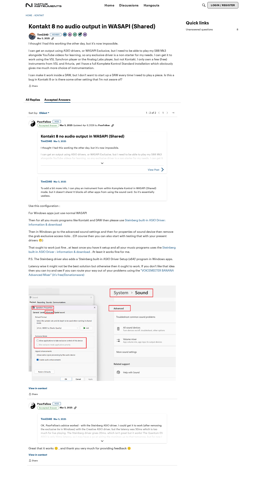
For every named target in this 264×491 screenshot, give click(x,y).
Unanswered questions (212, 29)
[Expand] (102, 163)
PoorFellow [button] (44, 121)
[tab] (33, 100)
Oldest (43, 113)
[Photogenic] (65, 34)
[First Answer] (75, 34)
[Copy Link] (52, 38)
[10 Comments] (80, 34)
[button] (32, 36)
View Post (153, 169)
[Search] (204, 5)
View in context (38, 388)
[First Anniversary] (70, 34)
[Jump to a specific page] (173, 113)
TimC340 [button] (42, 34)
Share (33, 86)
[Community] (44, 5)
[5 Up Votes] (85, 34)
